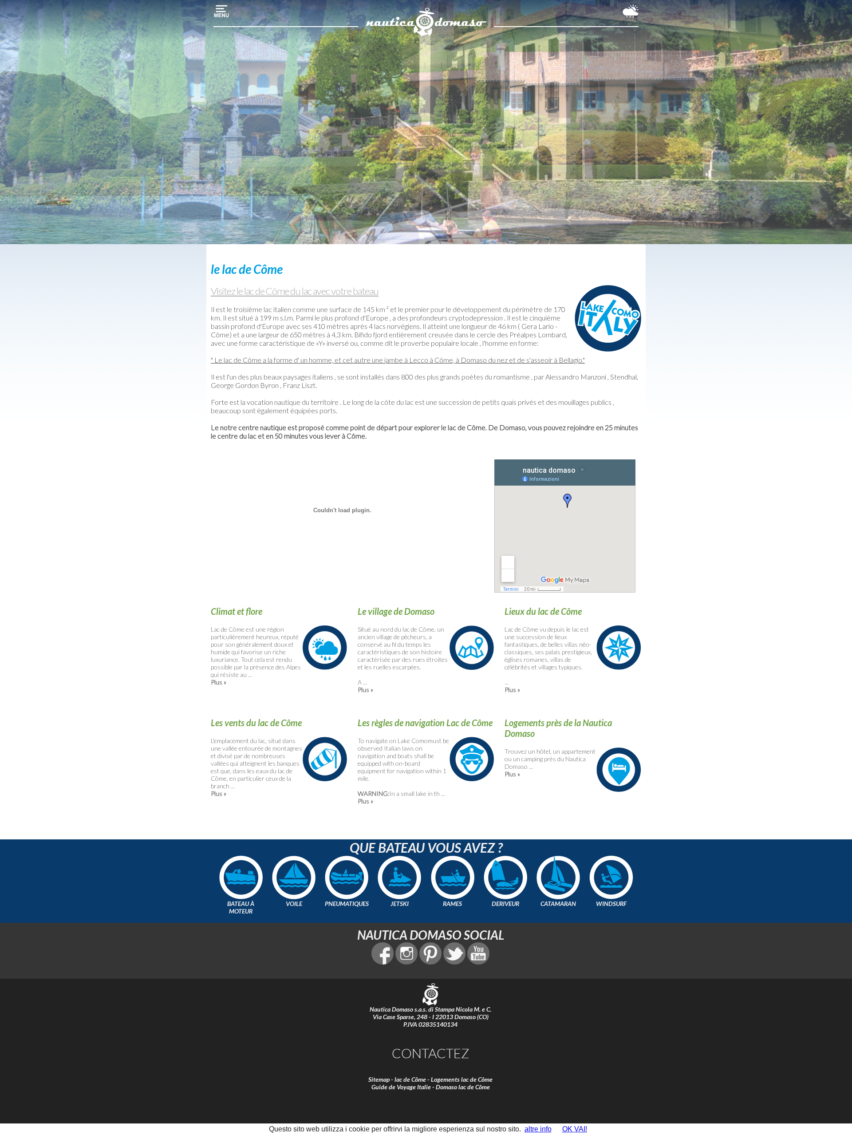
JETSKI (399, 903)
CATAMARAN (558, 903)
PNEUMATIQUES (347, 903)
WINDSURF (611, 903)
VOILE (294, 903)
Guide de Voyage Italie (401, 1087)
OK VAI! (574, 1129)
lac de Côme (410, 1079)
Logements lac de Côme (462, 1079)
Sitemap (379, 1079)
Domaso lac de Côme (463, 1087)
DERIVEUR (505, 903)
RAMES (452, 903)
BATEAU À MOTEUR (240, 907)
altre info (538, 1129)
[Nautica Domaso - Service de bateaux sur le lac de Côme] (426, 35)
